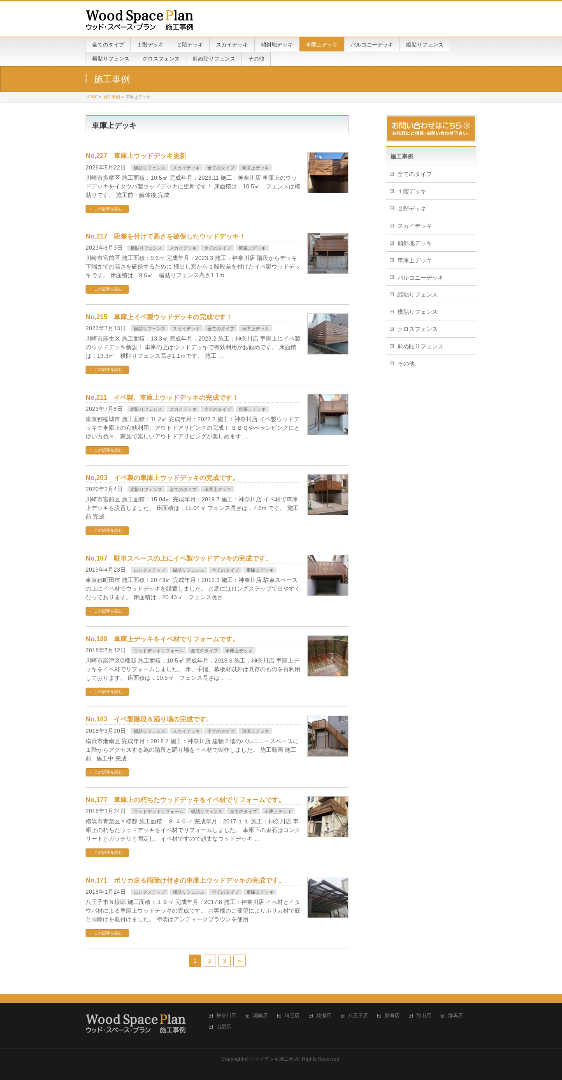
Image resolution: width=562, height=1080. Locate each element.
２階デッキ (411, 208)
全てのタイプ (221, 167)
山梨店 (223, 1026)
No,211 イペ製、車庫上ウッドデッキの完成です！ (162, 397)
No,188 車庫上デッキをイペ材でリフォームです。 (162, 638)
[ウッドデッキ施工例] (139, 21)
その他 (406, 363)
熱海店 (392, 1015)
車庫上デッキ (255, 167)
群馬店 (455, 1015)
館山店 (423, 1015)
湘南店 (260, 1015)
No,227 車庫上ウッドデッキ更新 (136, 155)
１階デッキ (411, 191)
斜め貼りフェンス (420, 346)
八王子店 (358, 1015)
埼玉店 (292, 1015)
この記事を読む (108, 208)
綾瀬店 (323, 1015)
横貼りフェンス (149, 167)
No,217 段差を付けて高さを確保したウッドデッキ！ (166, 236)
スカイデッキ (186, 167)
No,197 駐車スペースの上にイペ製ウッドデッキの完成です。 (179, 558)
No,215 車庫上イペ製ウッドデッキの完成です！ (159, 316)
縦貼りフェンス (146, 409)
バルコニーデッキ (420, 277)
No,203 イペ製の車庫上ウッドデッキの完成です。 (162, 477)
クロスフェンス (417, 329)
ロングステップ (149, 570)
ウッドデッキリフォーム (158, 650)
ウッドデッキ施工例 (271, 1059)
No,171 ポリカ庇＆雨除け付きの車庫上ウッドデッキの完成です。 (185, 880)
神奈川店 (226, 1015)
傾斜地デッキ (414, 243)
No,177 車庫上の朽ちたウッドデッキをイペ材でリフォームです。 (185, 799)
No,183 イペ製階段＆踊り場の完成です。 (149, 719)
